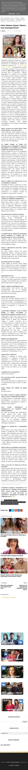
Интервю (17, 18)
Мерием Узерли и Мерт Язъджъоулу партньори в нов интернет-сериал (11, 575)
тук (13, 496)
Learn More (11, 13)
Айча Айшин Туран (8, 18)
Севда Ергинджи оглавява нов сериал (12, 555)
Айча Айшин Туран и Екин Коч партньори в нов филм (13, 535)
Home (2, 18)
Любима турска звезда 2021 (6, 502)
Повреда (3, 20)
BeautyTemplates (14, 762)
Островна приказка (20, 19)
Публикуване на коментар (9, 597)
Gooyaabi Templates (14, 765)
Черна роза (18, 20)
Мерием (12, 19)
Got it (18, 13)
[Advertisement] (14, 614)
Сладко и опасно (10, 20)
